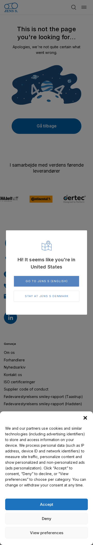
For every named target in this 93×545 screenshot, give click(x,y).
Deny (46, 518)
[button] (85, 417)
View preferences (46, 532)
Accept (46, 504)
